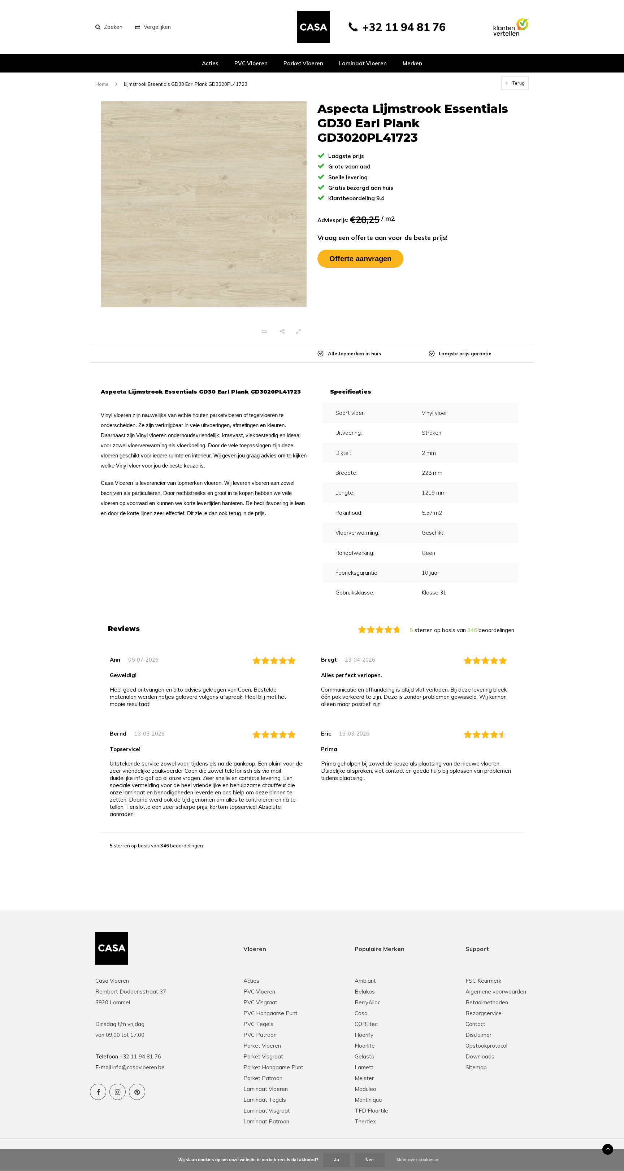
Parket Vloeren (262, 1045)
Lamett (364, 1067)
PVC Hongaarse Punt (270, 1013)
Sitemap (476, 1067)
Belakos (365, 991)
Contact (475, 1024)
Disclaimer (478, 1034)
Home (102, 84)
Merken (412, 63)
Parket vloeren (303, 63)
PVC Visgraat (260, 1002)
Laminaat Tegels (264, 1099)
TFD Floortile (371, 1110)
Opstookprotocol (486, 1045)
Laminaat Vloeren (265, 1089)
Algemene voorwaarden (495, 991)
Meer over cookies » (417, 1159)
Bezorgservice (483, 1013)
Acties (210, 63)
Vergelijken (157, 26)
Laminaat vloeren (363, 63)
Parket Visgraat (263, 1056)
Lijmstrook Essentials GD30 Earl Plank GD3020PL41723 (185, 84)
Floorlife (365, 1045)
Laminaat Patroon (266, 1121)
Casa (361, 1013)
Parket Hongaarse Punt (273, 1067)
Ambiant (365, 980)
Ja (336, 1159)
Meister (364, 1078)
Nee (369, 1159)
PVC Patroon (260, 1034)
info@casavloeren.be (138, 1067)
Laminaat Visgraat (266, 1110)
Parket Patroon (262, 1078)
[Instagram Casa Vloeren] (117, 1092)
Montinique (368, 1099)
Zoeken (113, 26)
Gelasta (364, 1056)
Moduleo (365, 1089)
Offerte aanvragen (360, 259)
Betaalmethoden (486, 1002)
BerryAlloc (367, 1002)
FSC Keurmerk (483, 980)
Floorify (364, 1034)
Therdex (365, 1121)
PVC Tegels (258, 1024)
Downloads (479, 1056)
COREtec (366, 1024)
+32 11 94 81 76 (404, 27)
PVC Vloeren (251, 63)
